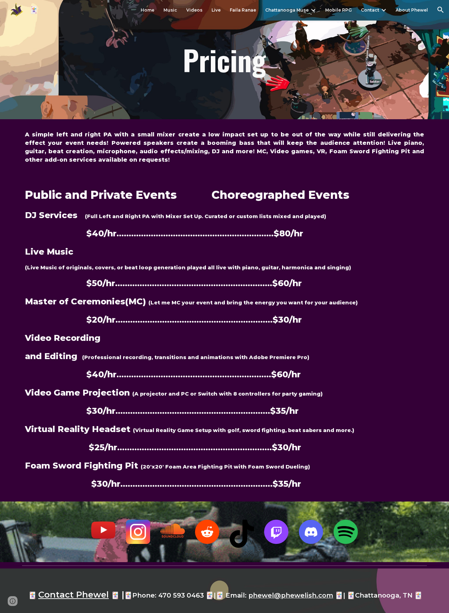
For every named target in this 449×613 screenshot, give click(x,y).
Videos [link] (194, 10)
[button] (440, 9)
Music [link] (170, 10)
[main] (224, 60)
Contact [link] (370, 10)
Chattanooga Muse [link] (287, 10)
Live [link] (216, 10)
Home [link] (147, 10)
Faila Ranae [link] (243, 10)
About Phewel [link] (412, 10)
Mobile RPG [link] (338, 10)
